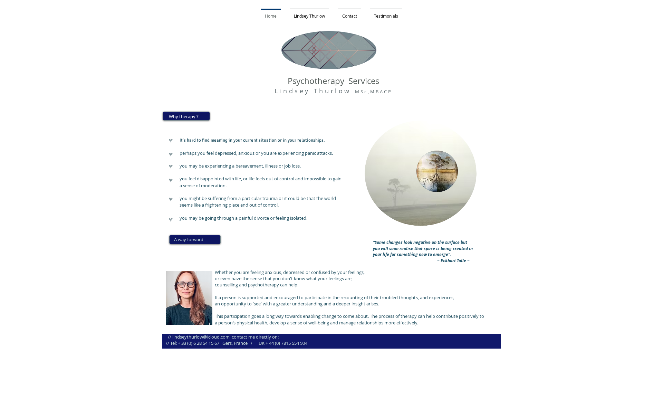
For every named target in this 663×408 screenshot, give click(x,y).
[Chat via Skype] (468, 17)
